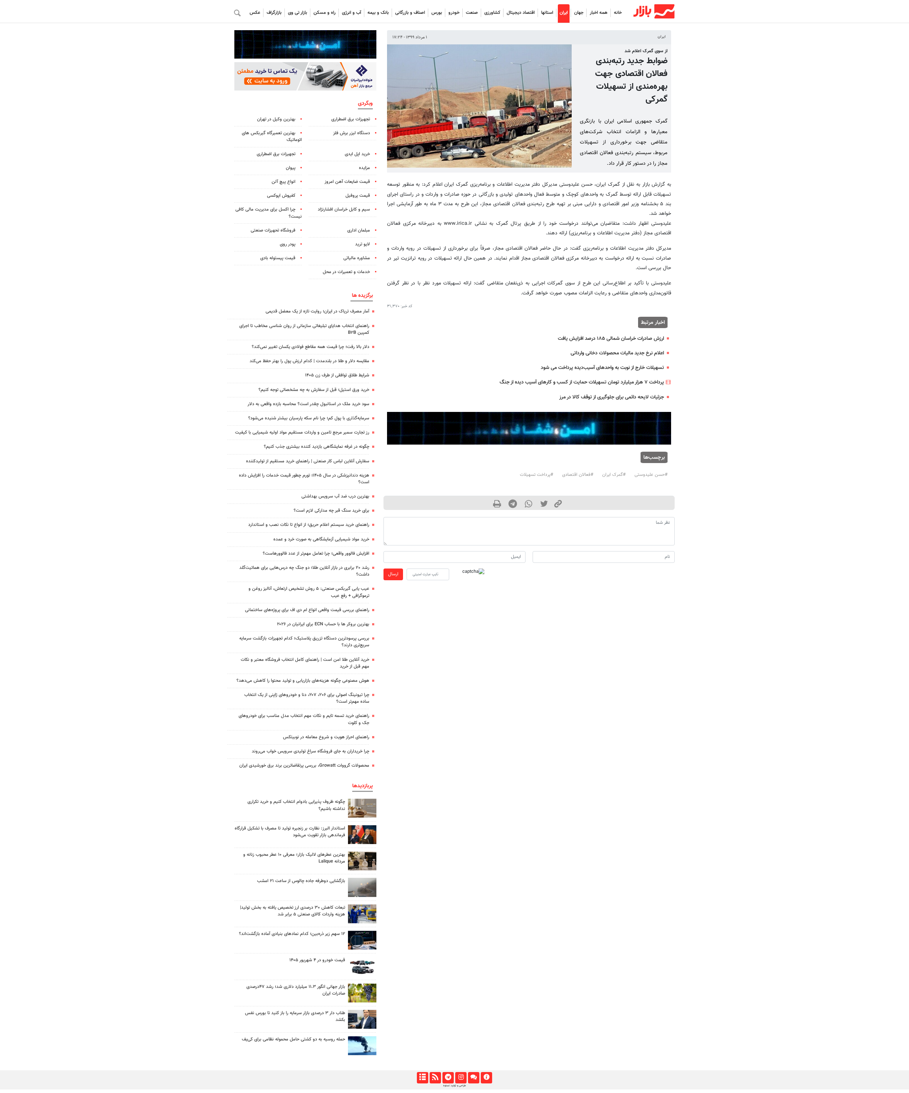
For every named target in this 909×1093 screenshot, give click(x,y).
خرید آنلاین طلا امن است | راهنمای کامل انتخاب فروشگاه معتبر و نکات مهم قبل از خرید (305, 663)
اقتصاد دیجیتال (521, 12)
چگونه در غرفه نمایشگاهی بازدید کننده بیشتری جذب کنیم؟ (316, 446)
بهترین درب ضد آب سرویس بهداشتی (335, 496)
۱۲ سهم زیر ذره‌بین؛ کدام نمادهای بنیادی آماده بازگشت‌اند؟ (292, 933)
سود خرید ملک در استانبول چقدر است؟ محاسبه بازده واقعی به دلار (308, 404)
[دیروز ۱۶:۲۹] (362, 1019)
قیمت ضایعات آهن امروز (347, 181)
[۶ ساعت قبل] (362, 808)
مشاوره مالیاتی (356, 258)
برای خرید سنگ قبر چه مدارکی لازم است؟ (331, 510)
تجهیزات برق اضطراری (350, 119)
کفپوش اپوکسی (281, 195)
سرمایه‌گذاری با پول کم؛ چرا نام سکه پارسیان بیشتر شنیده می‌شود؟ (308, 418)
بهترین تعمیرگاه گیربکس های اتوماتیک (272, 136)
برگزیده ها (362, 295)
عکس (255, 12)
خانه (618, 12)
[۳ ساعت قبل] (362, 861)
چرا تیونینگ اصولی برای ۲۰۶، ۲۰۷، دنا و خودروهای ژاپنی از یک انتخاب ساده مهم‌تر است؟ (306, 698)
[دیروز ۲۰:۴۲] (362, 887)
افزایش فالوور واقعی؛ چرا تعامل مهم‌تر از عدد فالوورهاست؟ (316, 553)
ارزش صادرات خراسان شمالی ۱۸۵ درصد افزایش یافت (611, 339)
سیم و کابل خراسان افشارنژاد (344, 209)
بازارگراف (274, 12)
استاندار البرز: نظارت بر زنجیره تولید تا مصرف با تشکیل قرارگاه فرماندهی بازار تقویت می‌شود (290, 832)
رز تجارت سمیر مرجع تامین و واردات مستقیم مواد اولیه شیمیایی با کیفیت (302, 432)
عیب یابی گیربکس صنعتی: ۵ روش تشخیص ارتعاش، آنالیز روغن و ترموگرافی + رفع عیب (309, 592)
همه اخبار (599, 12)
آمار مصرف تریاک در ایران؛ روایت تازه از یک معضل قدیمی (317, 311)
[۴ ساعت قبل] (362, 966)
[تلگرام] (447, 1078)
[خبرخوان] (435, 1078)
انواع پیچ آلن (283, 181)
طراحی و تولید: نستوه (454, 1085)
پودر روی (287, 244)
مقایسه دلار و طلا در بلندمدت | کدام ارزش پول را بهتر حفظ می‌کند (309, 361)
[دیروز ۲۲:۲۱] (362, 1045)
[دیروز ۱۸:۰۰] (362, 913)
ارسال (393, 574)
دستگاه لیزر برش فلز (351, 133)
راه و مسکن (325, 12)
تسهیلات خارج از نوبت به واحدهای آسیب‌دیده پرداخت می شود (602, 368)
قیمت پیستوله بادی (277, 258)
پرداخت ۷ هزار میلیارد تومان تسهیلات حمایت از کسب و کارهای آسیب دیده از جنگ (582, 382)
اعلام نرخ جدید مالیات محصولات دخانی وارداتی (617, 353)
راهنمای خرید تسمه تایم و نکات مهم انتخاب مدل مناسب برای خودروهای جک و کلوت (304, 719)
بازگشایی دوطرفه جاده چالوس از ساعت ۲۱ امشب (301, 881)
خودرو (453, 12)
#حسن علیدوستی (651, 474)
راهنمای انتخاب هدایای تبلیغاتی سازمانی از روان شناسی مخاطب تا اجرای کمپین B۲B (304, 329)
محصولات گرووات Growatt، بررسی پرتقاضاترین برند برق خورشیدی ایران (304, 765)
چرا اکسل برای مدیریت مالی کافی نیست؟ (268, 213)
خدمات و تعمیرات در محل (346, 272)
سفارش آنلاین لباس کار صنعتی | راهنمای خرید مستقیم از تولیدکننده (307, 461)
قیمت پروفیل (357, 195)
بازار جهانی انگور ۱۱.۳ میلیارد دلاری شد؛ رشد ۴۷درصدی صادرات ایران (295, 990)
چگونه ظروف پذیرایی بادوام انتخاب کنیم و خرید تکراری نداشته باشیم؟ (296, 805)
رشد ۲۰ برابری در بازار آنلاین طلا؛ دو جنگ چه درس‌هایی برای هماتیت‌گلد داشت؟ (304, 571)
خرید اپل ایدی (357, 154)
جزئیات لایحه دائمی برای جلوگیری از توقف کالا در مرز (611, 397)
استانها (547, 12)
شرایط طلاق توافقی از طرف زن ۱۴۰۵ (337, 375)
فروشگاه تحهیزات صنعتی (273, 230)
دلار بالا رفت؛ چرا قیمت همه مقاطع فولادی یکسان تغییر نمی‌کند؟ (310, 346)
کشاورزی (492, 12)
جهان (578, 12)
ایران (564, 12)
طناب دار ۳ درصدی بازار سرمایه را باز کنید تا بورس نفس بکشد (295, 1016)
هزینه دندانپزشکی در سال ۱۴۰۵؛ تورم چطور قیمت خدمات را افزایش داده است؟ (304, 479)
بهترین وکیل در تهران (276, 119)
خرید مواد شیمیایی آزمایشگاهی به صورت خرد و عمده (321, 539)
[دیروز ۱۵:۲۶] (362, 940)
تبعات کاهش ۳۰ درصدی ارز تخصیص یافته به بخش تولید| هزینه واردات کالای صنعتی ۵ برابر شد (292, 911)
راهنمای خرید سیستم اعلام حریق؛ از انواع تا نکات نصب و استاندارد (308, 524)
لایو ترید (362, 244)
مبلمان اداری (358, 230)
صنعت (472, 12)
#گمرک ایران (614, 474)
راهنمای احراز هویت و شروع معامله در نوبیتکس (326, 737)
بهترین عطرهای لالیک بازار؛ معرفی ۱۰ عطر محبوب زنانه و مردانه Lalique (294, 858)
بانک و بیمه (378, 12)
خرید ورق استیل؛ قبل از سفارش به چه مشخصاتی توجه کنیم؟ (313, 389)
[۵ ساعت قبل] (362, 993)
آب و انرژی (351, 12)
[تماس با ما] (473, 1078)
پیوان (290, 168)
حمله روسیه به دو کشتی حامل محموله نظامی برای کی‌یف (293, 1039)
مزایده (364, 168)
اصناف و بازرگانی (410, 12)
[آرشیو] (422, 1078)
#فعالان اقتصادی (577, 474)
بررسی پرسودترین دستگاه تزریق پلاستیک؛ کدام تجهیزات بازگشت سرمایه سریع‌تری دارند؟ (304, 642)
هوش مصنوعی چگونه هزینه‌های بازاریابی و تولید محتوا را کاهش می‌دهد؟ (302, 680)
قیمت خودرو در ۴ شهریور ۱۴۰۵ (317, 960)
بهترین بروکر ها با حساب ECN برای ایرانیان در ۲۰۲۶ (323, 624)
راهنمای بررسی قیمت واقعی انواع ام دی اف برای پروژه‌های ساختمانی (307, 610)
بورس (436, 12)
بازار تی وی (297, 12)
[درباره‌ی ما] (486, 1078)
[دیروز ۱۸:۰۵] (362, 834)
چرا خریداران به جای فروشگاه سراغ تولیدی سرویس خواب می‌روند (310, 751)
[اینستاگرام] (460, 1078)
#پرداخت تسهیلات (536, 474)
